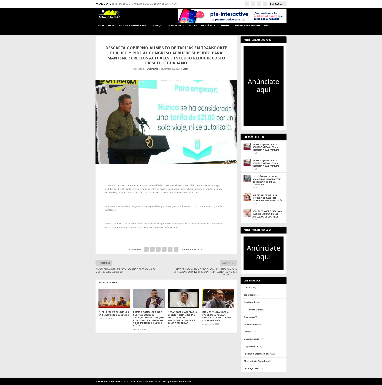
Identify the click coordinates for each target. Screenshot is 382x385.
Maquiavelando (175, 25)
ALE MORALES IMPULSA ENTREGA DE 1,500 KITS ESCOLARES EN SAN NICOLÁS (267, 198)
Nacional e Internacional (132, 25)
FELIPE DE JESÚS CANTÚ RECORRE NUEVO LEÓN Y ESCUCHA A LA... (145, 3)
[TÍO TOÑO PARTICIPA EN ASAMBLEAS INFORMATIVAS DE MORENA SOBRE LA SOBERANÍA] (247, 178)
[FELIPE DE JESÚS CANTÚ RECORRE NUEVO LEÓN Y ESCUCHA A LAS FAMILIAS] (247, 146)
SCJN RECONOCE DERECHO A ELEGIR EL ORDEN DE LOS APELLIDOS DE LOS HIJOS (267, 214)
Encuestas (249, 317)
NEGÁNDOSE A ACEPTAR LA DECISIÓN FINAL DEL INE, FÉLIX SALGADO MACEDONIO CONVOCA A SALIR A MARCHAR (183, 317)
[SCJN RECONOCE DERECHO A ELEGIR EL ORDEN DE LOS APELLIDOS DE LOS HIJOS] (247, 213)
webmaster (152, 68)
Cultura (192, 25)
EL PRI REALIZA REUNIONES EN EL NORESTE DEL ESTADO (113, 313)
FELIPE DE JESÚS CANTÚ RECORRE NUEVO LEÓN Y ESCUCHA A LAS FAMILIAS (265, 147)
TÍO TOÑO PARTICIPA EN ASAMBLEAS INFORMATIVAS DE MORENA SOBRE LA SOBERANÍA (266, 180)
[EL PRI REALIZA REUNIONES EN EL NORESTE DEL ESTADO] (114, 298)
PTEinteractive (183, 381)
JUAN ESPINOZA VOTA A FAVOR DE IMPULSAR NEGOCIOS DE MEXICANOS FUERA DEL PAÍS (216, 316)
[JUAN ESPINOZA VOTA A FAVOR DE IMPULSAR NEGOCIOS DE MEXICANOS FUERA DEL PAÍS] (218, 298)
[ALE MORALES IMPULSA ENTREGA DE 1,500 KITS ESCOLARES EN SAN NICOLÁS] (247, 197)
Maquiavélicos (251, 346)
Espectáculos (208, 25)
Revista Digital (255, 309)
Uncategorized (251, 368)
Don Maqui (156, 25)
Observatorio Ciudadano (247, 25)
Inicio (101, 25)
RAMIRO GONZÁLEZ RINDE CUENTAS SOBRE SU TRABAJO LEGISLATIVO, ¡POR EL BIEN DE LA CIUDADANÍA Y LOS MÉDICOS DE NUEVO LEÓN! (148, 319)
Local (111, 25)
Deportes (224, 25)
